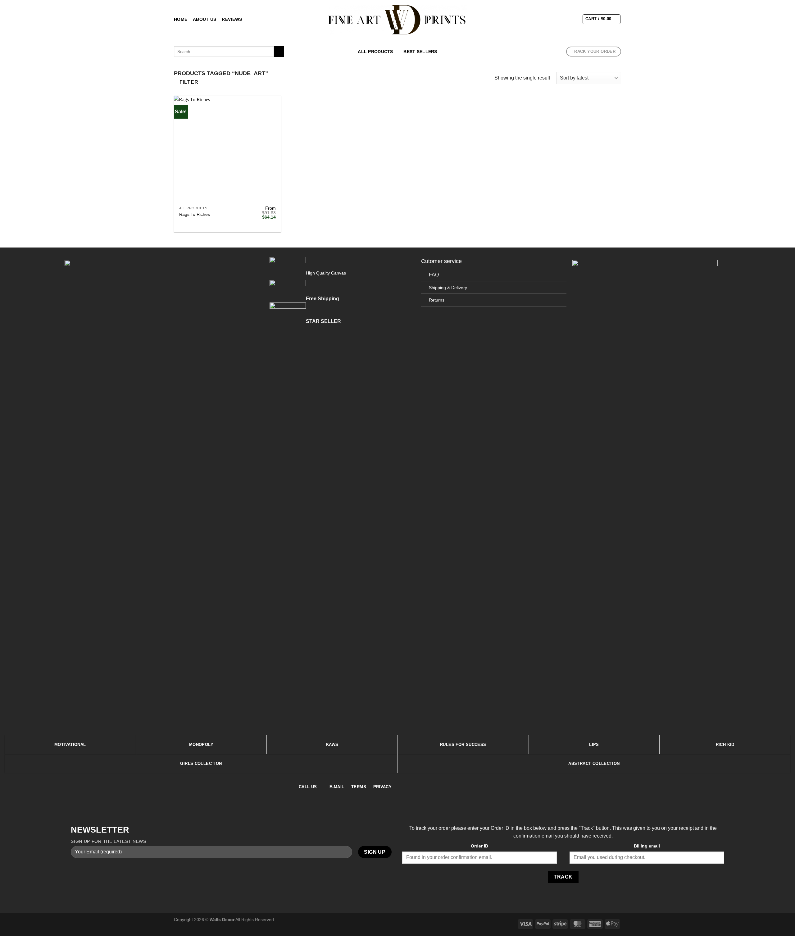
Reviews (232, 19)
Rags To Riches (194, 214)
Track (563, 876)
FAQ (434, 274)
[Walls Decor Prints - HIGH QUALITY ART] (398, 19)
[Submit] (279, 51)
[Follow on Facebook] (535, 19)
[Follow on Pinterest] (567, 19)
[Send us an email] (559, 19)
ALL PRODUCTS (375, 51)
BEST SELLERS (420, 51)
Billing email (647, 845)
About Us (204, 19)
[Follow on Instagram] (543, 19)
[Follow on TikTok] (551, 19)
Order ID (479, 845)
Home (180, 19)
